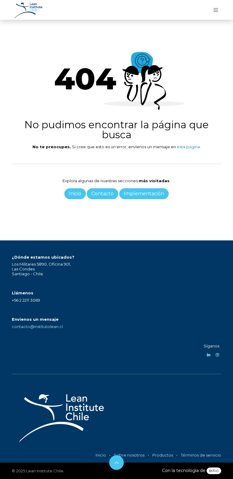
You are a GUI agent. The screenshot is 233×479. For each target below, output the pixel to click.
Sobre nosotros (129, 455)
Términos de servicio (201, 455)
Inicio (101, 455)
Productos (162, 455)
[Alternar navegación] (216, 9)
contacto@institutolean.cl (37, 326)
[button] (116, 462)
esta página (188, 146)
